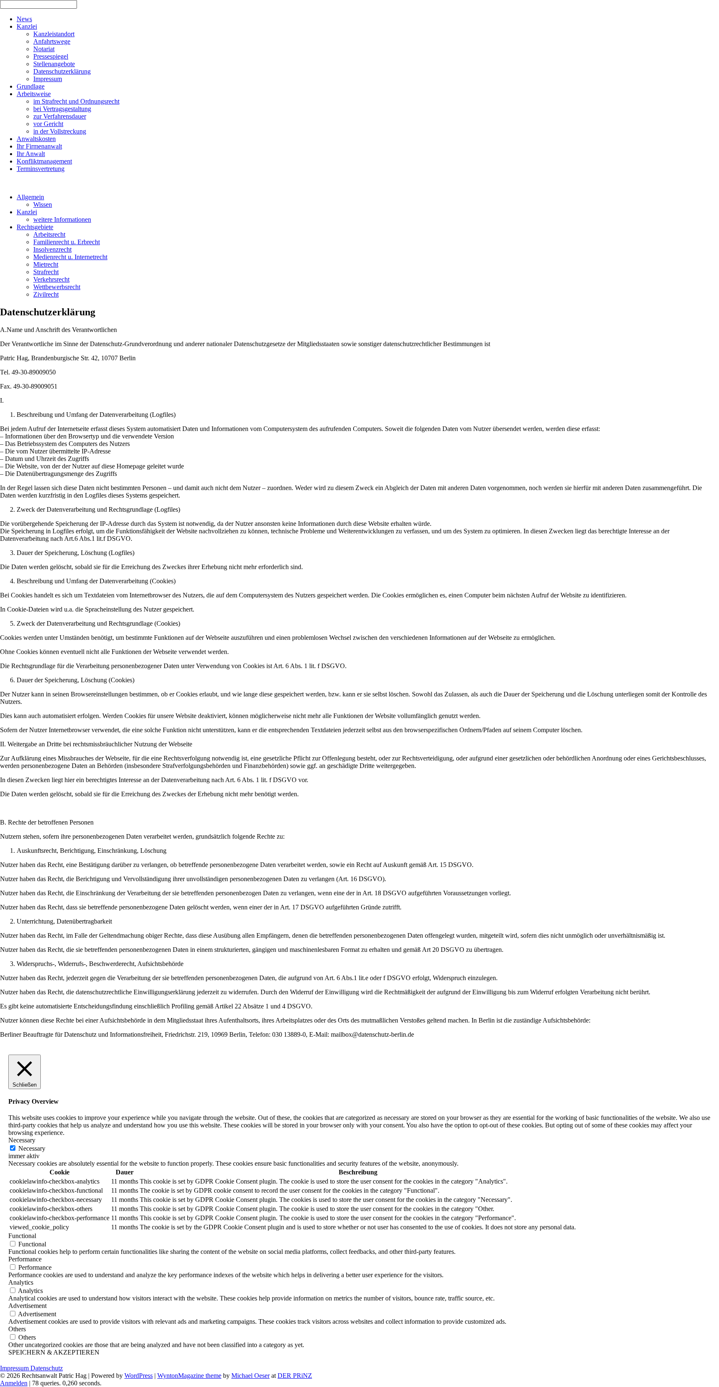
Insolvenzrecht (52, 249)
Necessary (31, 1148)
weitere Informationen (62, 219)
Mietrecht (45, 264)
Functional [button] (22, 1235)
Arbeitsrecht (49, 234)
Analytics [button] (20, 1282)
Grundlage (31, 86)
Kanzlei (27, 26)
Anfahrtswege (51, 41)
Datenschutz (46, 1368)
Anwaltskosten (36, 138)
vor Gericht (48, 123)
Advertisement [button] (27, 1305)
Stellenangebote (54, 63)
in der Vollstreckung (59, 131)
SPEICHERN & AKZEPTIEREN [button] (53, 1352)
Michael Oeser (250, 1375)
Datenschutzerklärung (62, 71)
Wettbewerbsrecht (56, 286)
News (24, 18)
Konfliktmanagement (44, 161)
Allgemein (30, 197)
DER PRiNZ (295, 1375)
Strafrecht (46, 271)
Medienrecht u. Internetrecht (70, 256)
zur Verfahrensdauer (59, 116)
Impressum (47, 78)
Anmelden (13, 1383)
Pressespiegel (50, 56)
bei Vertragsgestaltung (62, 108)
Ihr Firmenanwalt (39, 146)
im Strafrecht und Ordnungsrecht (76, 101)
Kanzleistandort (53, 33)
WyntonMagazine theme (189, 1375)
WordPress (138, 1375)
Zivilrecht (46, 294)
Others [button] (17, 1329)
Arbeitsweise (34, 93)
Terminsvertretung (40, 168)
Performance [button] (25, 1259)
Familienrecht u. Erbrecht (66, 241)
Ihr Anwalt (31, 153)
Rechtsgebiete (35, 226)
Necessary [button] (21, 1140)
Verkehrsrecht (51, 279)
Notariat (44, 48)
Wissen (42, 204)
